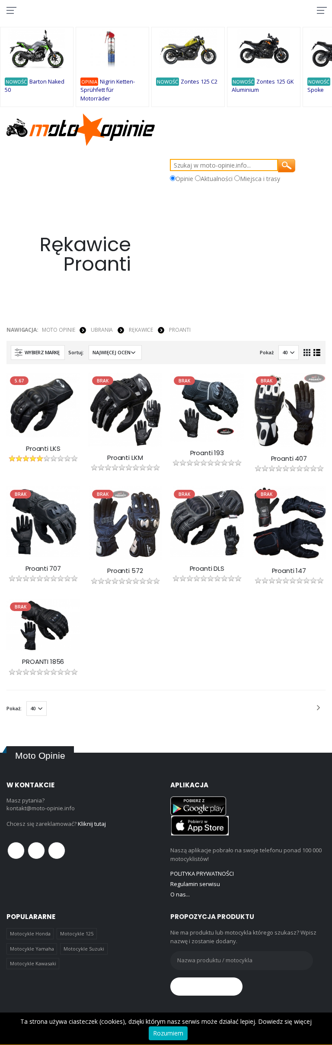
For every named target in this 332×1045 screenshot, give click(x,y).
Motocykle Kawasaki (33, 963)
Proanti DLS (207, 568)
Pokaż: (14, 708)
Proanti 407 (289, 458)
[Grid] (307, 352)
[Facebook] (16, 850)
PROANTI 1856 (43, 661)
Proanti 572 (125, 570)
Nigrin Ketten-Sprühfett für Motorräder (107, 90)
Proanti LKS (43, 448)
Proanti (180, 329)
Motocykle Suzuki (84, 948)
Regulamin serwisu (195, 884)
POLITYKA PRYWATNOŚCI (202, 873)
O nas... (180, 894)
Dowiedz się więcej (285, 1021)
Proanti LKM (125, 457)
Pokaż (267, 352)
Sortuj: (76, 352)
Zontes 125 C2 (199, 81)
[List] (317, 352)
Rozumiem (168, 1033)
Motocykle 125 (76, 933)
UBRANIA (102, 329)
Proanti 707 (43, 568)
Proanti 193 (207, 453)
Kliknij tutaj (92, 824)
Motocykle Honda (30, 933)
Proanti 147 (289, 570)
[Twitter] (36, 850)
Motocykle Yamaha (32, 948)
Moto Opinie (58, 329)
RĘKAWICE (141, 329)
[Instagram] (56, 850)
